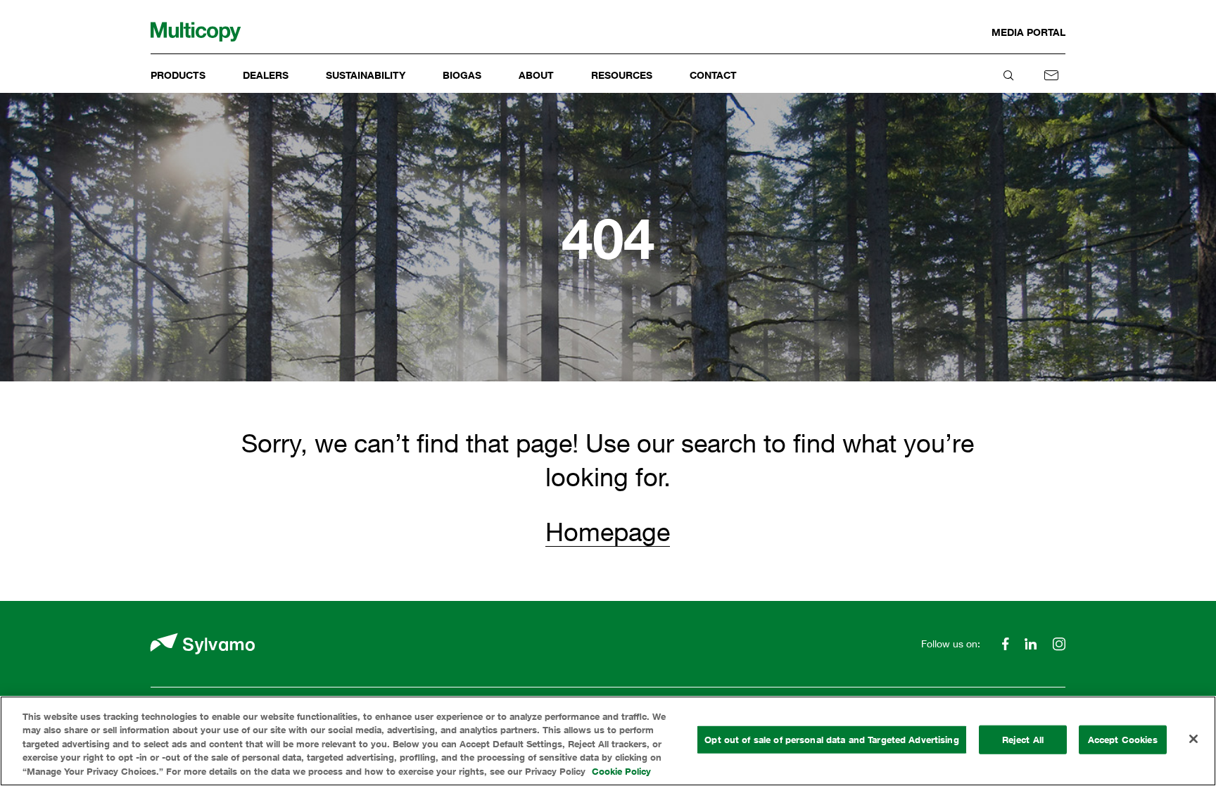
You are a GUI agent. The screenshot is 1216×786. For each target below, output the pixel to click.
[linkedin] (1031, 644)
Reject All (1023, 739)
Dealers (266, 75)
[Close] (1193, 738)
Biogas (462, 75)
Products (178, 75)
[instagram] (1055, 644)
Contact (713, 75)
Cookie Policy (621, 771)
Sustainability (365, 75)
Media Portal (1028, 32)
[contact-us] (1051, 75)
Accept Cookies (1123, 739)
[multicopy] (196, 32)
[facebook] (1005, 644)
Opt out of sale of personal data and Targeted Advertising (831, 739)
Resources (621, 75)
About (536, 75)
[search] (1008, 75)
